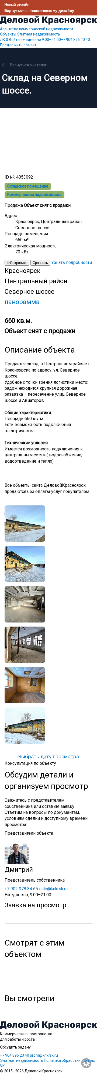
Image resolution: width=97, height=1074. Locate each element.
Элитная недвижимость (38, 34)
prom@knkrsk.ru (44, 1055)
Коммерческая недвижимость (34, 194)
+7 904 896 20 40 (55, 39)
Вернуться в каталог (28, 65)
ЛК (4, 39)
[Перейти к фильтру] (86, 1063)
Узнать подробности (71, 262)
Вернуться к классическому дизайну (39, 10)
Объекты (8, 34)
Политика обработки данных (69, 1060)
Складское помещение (27, 186)
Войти (14, 39)
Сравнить (40, 263)
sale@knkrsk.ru (53, 888)
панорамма (22, 302)
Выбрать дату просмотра (48, 756)
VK (2, 1066)
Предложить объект (18, 45)
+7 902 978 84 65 (21, 888)
